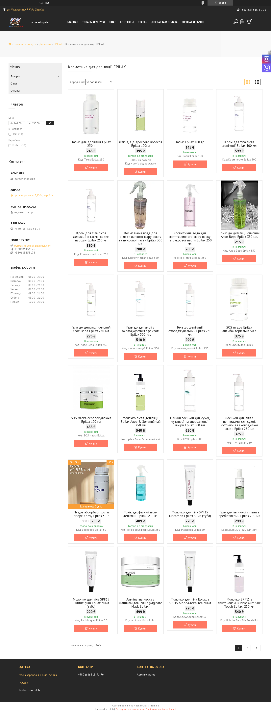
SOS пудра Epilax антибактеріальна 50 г (239, 329)
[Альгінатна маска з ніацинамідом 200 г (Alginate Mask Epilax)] (140, 571)
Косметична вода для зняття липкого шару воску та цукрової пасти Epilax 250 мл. (190, 238)
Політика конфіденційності (161, 709)
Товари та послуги (25, 44)
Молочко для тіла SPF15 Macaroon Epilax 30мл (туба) (190, 514)
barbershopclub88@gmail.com (32, 245)
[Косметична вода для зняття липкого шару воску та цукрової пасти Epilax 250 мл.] (190, 205)
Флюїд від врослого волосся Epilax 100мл (140, 143)
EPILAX (58, 44)
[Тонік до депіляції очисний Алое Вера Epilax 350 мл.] (239, 205)
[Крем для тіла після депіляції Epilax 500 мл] (239, 114)
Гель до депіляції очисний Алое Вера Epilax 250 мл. (91, 329)
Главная (72, 22)
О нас (112, 22)
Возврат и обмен (193, 22)
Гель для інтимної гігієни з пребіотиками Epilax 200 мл (239, 514)
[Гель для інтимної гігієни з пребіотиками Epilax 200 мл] (239, 484)
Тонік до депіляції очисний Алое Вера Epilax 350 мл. (239, 234)
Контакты (127, 22)
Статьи (142, 22)
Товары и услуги (93, 22)
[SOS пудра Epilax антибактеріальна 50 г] (239, 299)
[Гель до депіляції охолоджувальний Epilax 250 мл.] (190, 299)
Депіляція (45, 44)
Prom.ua (154, 705)
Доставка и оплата (164, 22)
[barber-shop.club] (15, 22)
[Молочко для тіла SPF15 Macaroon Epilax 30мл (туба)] (190, 484)
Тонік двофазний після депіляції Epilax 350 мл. (140, 514)
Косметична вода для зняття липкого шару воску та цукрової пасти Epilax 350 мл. (140, 238)
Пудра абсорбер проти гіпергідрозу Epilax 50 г (91, 514)
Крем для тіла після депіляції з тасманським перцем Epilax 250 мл (91, 236)
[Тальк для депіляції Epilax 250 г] (91, 114)
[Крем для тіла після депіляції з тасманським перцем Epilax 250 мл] (91, 205)
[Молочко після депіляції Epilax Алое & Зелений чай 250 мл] (140, 390)
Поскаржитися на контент (129, 709)
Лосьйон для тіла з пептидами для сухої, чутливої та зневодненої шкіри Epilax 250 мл (239, 423)
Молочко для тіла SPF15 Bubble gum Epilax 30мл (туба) (91, 603)
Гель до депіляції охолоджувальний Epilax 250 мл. (189, 331)
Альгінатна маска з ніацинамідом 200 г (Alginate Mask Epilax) (140, 603)
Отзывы (15, 90)
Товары (15, 76)
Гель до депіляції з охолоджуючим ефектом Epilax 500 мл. (140, 331)
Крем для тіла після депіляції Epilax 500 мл (239, 143)
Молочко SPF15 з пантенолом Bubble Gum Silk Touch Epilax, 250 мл (239, 603)
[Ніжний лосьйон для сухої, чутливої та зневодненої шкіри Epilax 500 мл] (190, 390)
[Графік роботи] (242, 21)
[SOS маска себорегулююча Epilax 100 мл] (91, 390)
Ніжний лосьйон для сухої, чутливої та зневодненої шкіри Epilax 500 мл (190, 421)
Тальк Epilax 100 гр (189, 142)
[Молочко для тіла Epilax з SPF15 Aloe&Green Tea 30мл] (190, 571)
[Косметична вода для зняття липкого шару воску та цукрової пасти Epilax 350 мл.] (140, 205)
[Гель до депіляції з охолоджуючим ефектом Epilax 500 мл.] (140, 299)
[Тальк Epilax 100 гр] (190, 114)
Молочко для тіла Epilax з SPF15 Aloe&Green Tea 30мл (190, 601)
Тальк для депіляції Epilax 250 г (91, 143)
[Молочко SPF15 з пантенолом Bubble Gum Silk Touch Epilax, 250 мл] (239, 571)
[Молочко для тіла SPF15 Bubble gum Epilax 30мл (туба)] (91, 571)
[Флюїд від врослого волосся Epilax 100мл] (140, 114)
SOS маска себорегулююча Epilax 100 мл (91, 419)
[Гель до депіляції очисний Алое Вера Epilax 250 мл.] (91, 299)
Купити (93, 167)
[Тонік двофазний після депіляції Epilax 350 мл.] (140, 484)
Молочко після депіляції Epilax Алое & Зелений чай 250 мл (140, 421)
